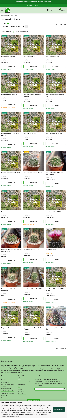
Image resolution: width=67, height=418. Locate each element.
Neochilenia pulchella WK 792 (54, 212)
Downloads (4, 380)
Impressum (21, 391)
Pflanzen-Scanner (6, 388)
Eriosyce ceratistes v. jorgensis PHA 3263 (55, 95)
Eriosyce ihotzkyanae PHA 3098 (54, 133)
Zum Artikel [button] (11, 66)
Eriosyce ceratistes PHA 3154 (9, 94)
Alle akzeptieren (58, 409)
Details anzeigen (14, 416)
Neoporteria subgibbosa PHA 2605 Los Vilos (55, 289)
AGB (19, 387)
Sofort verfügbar (6, 31)
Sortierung (5, 26)
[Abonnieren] (64, 389)
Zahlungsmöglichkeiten (7, 391)
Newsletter (4, 395)
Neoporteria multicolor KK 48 (31, 249)
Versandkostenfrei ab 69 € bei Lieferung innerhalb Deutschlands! (33, 1)
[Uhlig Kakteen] (7, 10)
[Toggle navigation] (2, 10)
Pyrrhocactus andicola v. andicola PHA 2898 (32, 328)
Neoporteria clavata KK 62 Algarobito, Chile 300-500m (11, 250)
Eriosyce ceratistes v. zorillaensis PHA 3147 (10, 134)
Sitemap (20, 389)
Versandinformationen (7, 393)
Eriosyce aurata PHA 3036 (52, 56)
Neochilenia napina (6, 212)
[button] (52, 10)
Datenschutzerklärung (40, 381)
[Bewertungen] (4, 60)
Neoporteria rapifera (51, 249)
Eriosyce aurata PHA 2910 (8, 56)
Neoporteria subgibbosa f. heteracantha (8, 289)
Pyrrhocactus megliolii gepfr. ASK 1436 (54, 328)
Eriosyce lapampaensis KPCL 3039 (10, 172)
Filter (5, 23)
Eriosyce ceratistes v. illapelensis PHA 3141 (32, 95)
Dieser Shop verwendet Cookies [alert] (11, 402)
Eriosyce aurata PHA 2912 (30, 56)
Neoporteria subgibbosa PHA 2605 (32, 289)
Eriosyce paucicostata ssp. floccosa (32, 172)
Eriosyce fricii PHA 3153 (29, 133)
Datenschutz (21, 384)
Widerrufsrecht (22, 394)
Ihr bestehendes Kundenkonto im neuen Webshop (7, 384)
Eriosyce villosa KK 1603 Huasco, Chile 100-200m (54, 173)
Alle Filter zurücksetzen (21, 31)
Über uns (3, 398)
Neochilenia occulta (28, 212)
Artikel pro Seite (15, 26)
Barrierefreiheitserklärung (25, 382)
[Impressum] (48, 10)
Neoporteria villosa (6, 328)
